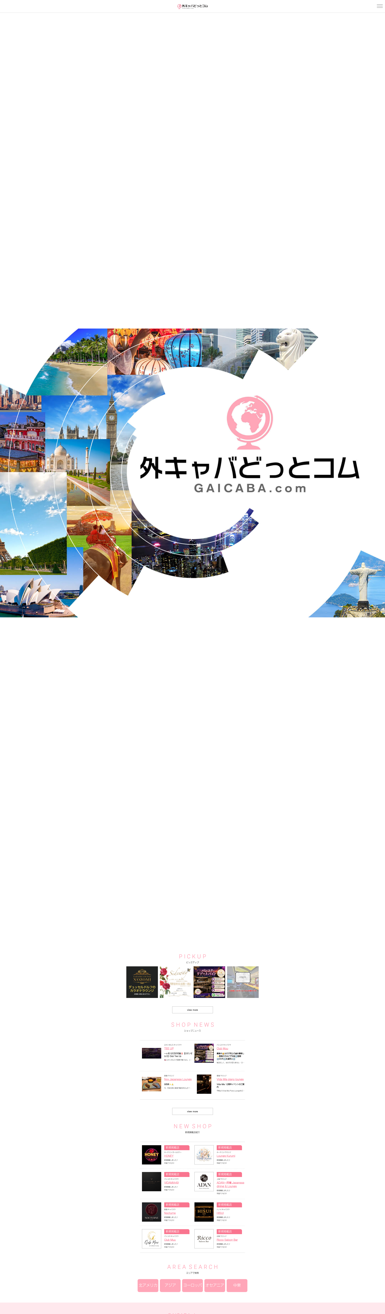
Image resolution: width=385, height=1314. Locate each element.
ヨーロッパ (192, 1285)
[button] (188, 930)
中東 (237, 1285)
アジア (170, 1285)
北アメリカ (148, 1285)
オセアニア (214, 1285)
